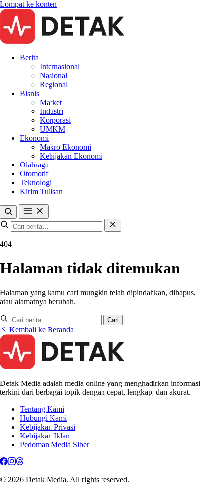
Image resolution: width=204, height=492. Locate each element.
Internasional (60, 66)
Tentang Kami (42, 409)
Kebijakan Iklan (45, 436)
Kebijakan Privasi (47, 427)
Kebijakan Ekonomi (71, 156)
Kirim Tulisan (41, 191)
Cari (113, 320)
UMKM (52, 129)
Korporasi (55, 120)
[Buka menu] (34, 211)
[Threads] (20, 462)
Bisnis (29, 93)
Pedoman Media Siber (54, 444)
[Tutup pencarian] (112, 225)
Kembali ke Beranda (40, 330)
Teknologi (35, 182)
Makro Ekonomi (65, 147)
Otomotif (34, 173)
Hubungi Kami (43, 418)
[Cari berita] (8, 212)
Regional (54, 84)
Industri (51, 111)
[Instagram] (12, 462)
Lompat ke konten (28, 4)
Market (51, 102)
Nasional (53, 75)
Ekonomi (34, 138)
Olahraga (34, 165)
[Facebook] (4, 462)
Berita (29, 58)
